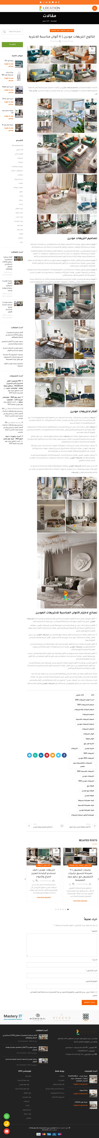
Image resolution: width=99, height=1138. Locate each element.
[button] (91, 103)
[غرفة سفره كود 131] (19, 115)
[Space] (86, 1017)
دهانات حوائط (18, 188)
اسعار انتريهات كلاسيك (85, 719)
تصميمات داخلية (17, 171)
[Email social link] (52, 2)
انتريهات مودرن (88, 776)
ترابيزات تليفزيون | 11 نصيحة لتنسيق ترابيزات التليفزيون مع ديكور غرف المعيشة (13, 357)
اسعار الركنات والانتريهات (84, 710)
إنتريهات (66, 436)
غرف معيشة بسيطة (86, 801)
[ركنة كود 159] (19, 64)
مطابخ (20, 238)
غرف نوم (20, 225)
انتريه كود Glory (7, 99)
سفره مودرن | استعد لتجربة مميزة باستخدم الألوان (13, 349)
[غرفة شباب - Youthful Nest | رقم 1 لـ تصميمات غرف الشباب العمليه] (93, 1080)
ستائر (21, 200)
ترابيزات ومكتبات (17, 167)
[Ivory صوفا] (93, 1093)
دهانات (20, 183)
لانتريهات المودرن (75, 466)
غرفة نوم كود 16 (7, 125)
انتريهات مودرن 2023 (86, 781)
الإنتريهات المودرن (76, 458)
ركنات (21, 196)
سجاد (21, 204)
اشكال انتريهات (88, 729)
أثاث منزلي (45, 21)
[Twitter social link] (55, 2)
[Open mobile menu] (94, 8)
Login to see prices (81, 1084)
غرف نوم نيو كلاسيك (22, 1089)
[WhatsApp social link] (43, 2)
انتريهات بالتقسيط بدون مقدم (82, 764)
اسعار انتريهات (88, 714)
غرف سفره (19, 213)
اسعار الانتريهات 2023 (85, 705)
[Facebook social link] (58, 2)
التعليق (94, 931)
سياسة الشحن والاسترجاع (55, 1089)
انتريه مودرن (89, 749)
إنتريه (93, 244)
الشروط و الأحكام (58, 1097)
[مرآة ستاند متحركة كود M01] (19, 77)
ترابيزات (81, 865)
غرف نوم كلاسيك (23, 1080)
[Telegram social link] (40, 2)
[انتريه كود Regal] (19, 90)
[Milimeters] (37, 1017)
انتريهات (63, 30)
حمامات (20, 175)
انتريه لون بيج (89, 744)
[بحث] (4, 32)
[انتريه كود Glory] (19, 102)
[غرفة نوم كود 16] (19, 128)
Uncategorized (17, 146)
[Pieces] (62, 1017)
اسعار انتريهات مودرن (85, 724)
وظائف (61, 1076)
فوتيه (21, 234)
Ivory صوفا (84, 1090)
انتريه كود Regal (7, 87)
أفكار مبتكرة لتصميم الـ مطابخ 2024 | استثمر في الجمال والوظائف (14, 335)
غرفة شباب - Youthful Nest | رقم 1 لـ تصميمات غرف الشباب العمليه (78, 1078)
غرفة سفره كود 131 (7, 112)
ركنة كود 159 (9, 61)
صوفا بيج (90, 786)
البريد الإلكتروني (91, 971)
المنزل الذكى (19, 154)
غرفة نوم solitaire (81, 1102)
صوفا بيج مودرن (88, 791)
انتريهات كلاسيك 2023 (85, 771)
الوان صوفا (90, 739)
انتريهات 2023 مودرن (86, 758)
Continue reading (80, 901)
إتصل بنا (12, 44)
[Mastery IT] (13, 1017)
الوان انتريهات (88, 734)
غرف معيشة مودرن (86, 810)
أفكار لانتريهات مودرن (83, 411)
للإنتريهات (74, 472)
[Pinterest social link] (49, 2)
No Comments (7, 275)
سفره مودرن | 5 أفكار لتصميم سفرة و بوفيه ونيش (7, 285)
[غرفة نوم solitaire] (93, 1105)
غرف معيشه (55, 30)
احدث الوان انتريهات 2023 (84, 700)
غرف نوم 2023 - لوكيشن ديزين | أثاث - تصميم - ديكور (13, 400)
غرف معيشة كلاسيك (86, 805)
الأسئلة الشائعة (58, 1085)
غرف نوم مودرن (24, 1085)
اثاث (92, 695)
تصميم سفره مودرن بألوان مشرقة (13, 365)
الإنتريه (74, 91)
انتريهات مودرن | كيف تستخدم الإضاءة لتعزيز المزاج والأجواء (44, 873)
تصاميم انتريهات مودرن (70, 88)
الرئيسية (54, 21)
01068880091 (83, 1051)
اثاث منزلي (80, 695)
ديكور (21, 192)
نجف (21, 242)
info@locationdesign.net (74, 1054)
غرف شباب (19, 217)
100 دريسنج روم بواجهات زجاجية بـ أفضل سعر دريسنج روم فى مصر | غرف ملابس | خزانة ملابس (12, 413)
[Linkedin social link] (46, 2)
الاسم (94, 960)
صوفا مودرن (89, 796)
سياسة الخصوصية (57, 1093)
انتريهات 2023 (89, 753)
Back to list (62, 825)
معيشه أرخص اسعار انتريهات (82, 815)
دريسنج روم (19, 179)
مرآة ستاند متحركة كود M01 (7, 74)
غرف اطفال (19, 209)
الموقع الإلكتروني (91, 981)
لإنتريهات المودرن (42, 635)
